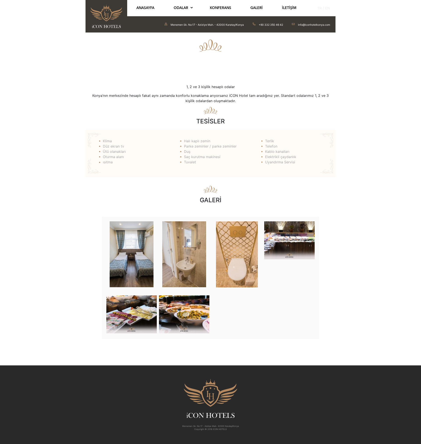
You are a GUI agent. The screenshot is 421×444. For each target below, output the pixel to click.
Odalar (181, 8)
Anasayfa (145, 8)
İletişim (289, 8)
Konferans (220, 8)
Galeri (256, 8)
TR (319, 8)
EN (327, 8)
